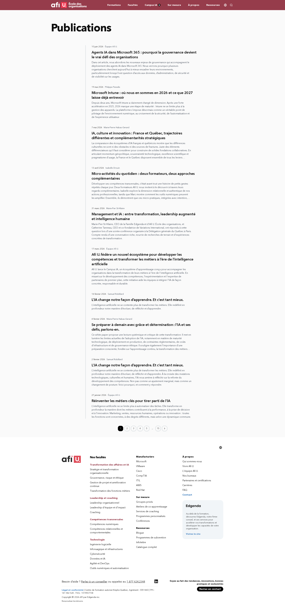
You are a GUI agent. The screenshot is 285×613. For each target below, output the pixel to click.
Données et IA (97, 558)
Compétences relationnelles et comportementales (106, 531)
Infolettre (141, 542)
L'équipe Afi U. (190, 471)
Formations (114, 5)
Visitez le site (193, 534)
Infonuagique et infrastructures (106, 549)
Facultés (133, 5)
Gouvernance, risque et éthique (107, 477)
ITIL (138, 480)
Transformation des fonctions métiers (110, 490)
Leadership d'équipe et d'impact (107, 507)
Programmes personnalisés (150, 516)
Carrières (187, 485)
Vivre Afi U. (188, 466)
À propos (193, 5)
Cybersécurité (97, 553)
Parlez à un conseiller (94, 581)
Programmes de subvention (151, 537)
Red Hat (140, 490)
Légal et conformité (72, 590)
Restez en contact (210, 589)
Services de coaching (147, 511)
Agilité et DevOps (99, 563)
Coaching (95, 512)
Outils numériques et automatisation (109, 568)
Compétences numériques (104, 524)
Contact (187, 494)
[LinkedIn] (156, 581)
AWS (138, 485)
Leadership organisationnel (104, 502)
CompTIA (141, 475)
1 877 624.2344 (136, 581)
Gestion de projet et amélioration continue (108, 484)
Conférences (143, 520)
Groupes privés (144, 501)
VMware (140, 466)
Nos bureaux (189, 475)
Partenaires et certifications (196, 480)
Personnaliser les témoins (72, 601)
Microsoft (141, 461)
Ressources (213, 5)
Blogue (140, 532)
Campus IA (154, 5)
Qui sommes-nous (192, 461)
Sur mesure (174, 5)
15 (158, 428)
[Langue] (225, 5)
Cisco (139, 471)
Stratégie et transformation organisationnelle (104, 471)
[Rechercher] (231, 5)
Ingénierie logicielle (100, 544)
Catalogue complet (146, 547)
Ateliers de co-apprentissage (151, 506)
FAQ (184, 490)
